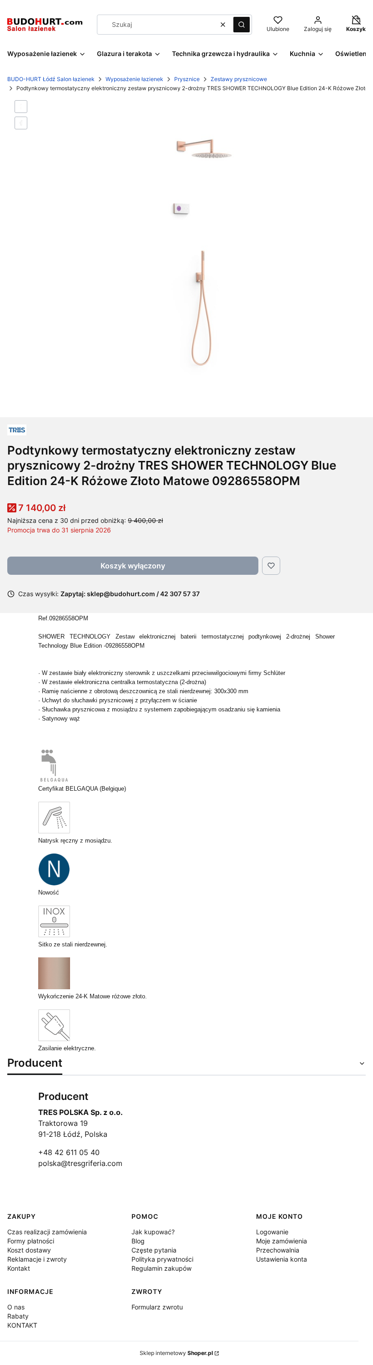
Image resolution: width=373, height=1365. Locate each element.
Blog (138, 1241)
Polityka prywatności (162, 1259)
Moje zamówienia (281, 1241)
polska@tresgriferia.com (80, 1163)
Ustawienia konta (281, 1259)
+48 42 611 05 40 (69, 1152)
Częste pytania (153, 1250)
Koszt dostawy (29, 1250)
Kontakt (18, 1268)
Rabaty (18, 1316)
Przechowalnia (277, 1250)
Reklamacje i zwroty (37, 1259)
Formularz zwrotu (157, 1307)
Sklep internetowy (176, 1353)
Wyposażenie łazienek (134, 79)
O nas (16, 1307)
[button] (241, 24)
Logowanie (272, 1232)
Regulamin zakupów (161, 1268)
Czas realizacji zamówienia (47, 1232)
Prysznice (187, 79)
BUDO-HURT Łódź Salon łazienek (51, 79)
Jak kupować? (153, 1232)
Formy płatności (30, 1241)
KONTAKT (22, 1325)
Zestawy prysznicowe (239, 79)
